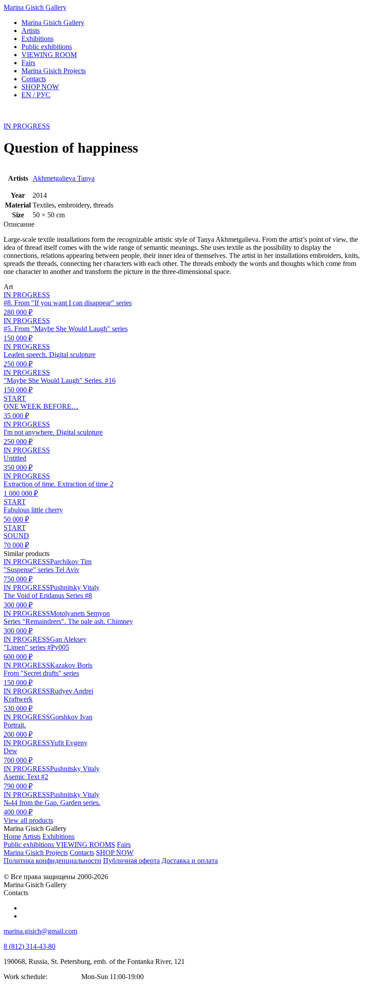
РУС (35, 95)
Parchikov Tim (71, 561)
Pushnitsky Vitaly (75, 587)
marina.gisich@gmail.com (40, 931)
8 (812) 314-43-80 (29, 946)
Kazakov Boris (71, 665)
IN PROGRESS (27, 126)
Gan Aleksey (68, 639)
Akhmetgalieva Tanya (64, 178)
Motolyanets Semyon (80, 613)
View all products (28, 820)
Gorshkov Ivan (71, 717)
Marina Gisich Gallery (35, 7)
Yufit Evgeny (68, 743)
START (15, 398)
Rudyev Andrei (71, 691)
